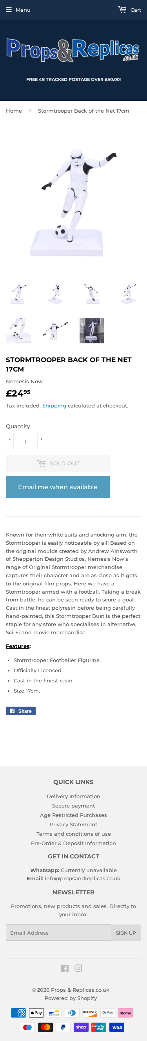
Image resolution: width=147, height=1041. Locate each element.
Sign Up (126, 933)
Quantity (18, 426)
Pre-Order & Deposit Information (73, 843)
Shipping (54, 405)
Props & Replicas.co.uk (80, 990)
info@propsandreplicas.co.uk (82, 878)
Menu (23, 10)
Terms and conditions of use (73, 834)
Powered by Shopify (71, 998)
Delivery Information (73, 796)
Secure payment (73, 805)
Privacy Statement (73, 824)
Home (14, 111)
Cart (135, 10)
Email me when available (58, 487)
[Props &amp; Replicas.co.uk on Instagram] (78, 969)
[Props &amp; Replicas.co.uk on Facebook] (65, 969)
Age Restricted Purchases (73, 815)
